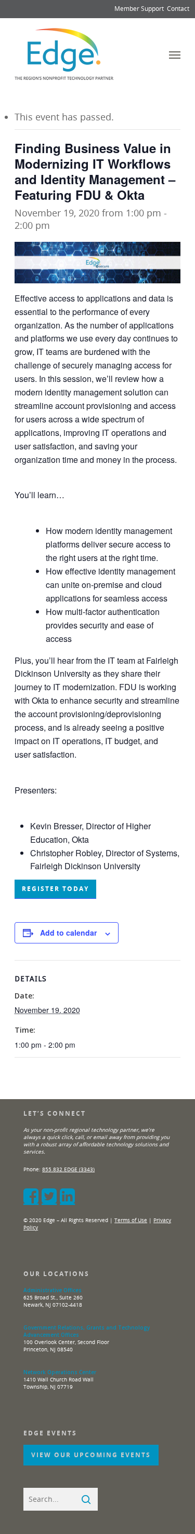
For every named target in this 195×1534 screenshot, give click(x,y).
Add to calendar (68, 932)
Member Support (139, 8)
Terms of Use (130, 1220)
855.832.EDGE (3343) (68, 1169)
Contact (178, 8)
